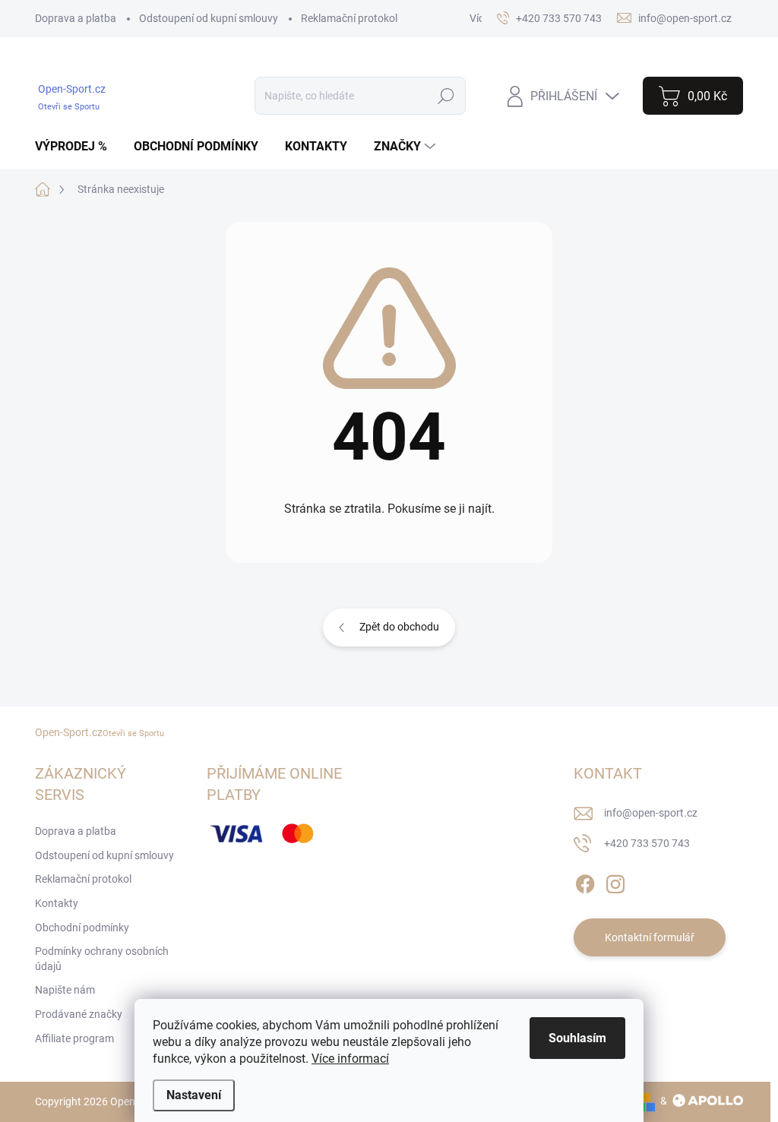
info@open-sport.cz (650, 813)
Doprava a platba (75, 18)
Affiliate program (74, 1038)
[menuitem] (77, 146)
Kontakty (56, 903)
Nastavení (193, 1095)
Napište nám (65, 990)
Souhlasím (577, 1038)
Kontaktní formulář (649, 937)
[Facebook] (585, 881)
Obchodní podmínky (82, 927)
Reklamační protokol (349, 18)
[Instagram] (615, 881)
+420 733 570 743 (647, 843)
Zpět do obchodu (399, 627)
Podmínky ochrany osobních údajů (102, 958)
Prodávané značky (78, 1014)
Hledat (446, 96)
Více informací (350, 1058)
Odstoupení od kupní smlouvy (208, 18)
